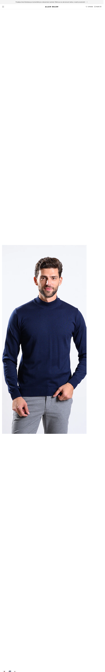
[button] (3, 6)
